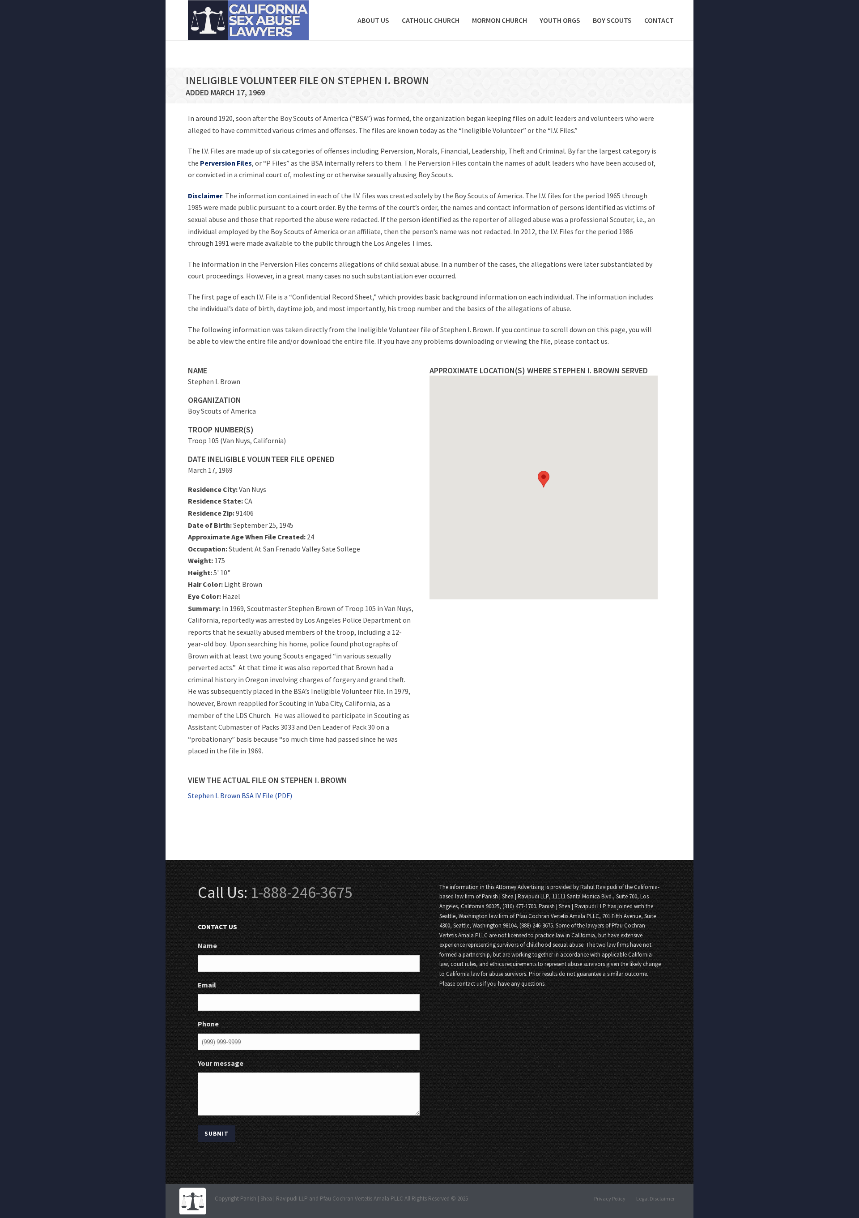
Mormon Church (499, 20)
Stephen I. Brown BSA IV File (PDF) (240, 795)
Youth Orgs (560, 20)
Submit (216, 1133)
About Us (373, 20)
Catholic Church (430, 20)
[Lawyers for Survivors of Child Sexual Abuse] (192, 1201)
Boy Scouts (612, 20)
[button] (543, 479)
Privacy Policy (609, 1198)
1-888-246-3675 (302, 892)
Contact (659, 20)
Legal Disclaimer (655, 1198)
